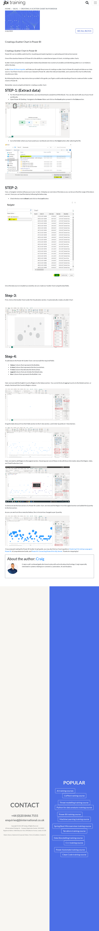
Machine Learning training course (74, 819)
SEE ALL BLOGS (84, 31)
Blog (15, 9)
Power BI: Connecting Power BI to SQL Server (47, 551)
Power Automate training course (70, 849)
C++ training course (74, 842)
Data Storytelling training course (68, 838)
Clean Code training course (74, 854)
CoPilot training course (74, 795)
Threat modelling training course (74, 802)
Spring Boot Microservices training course (72, 826)
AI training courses (65, 791)
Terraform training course (74, 831)
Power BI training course (70, 814)
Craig (40, 559)
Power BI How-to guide (17, 69)
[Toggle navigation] (95, 2)
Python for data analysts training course (74, 807)
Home (8, 9)
